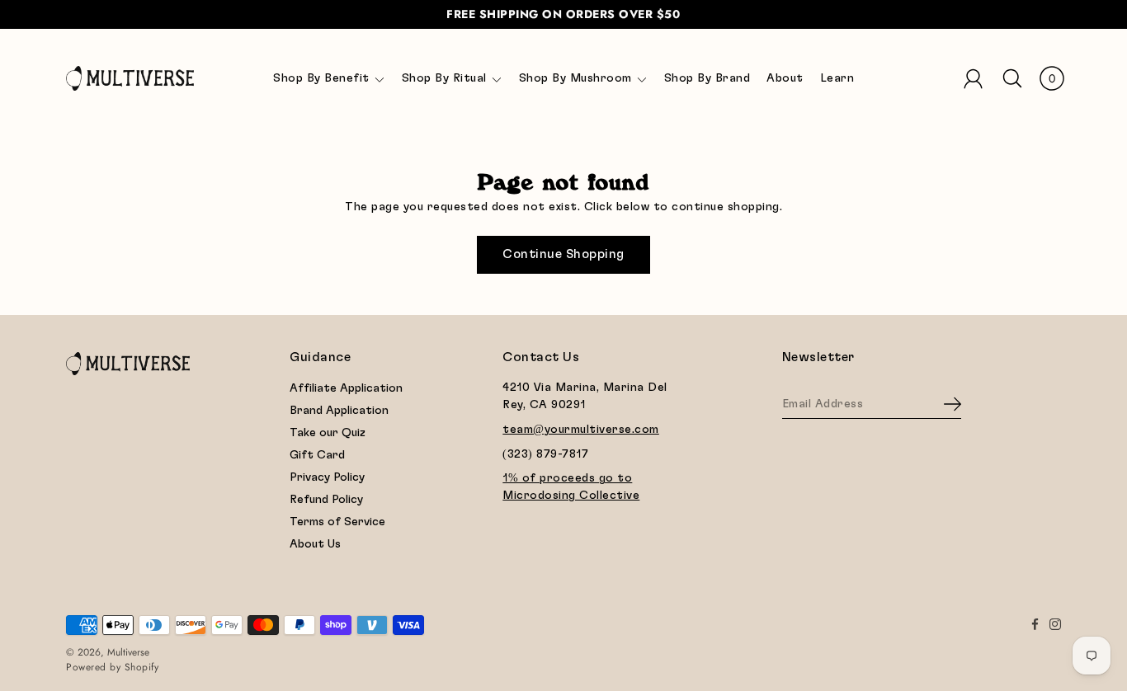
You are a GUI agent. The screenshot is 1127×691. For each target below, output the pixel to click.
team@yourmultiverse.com (580, 429)
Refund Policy (326, 499)
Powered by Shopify (112, 667)
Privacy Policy (327, 477)
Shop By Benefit (321, 78)
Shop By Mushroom (575, 78)
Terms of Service (337, 522)
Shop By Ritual (444, 78)
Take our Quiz (327, 433)
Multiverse (128, 652)
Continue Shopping (563, 254)
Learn (837, 78)
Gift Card (317, 455)
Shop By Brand (707, 78)
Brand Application (339, 410)
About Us (315, 544)
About (785, 78)
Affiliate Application (346, 388)
